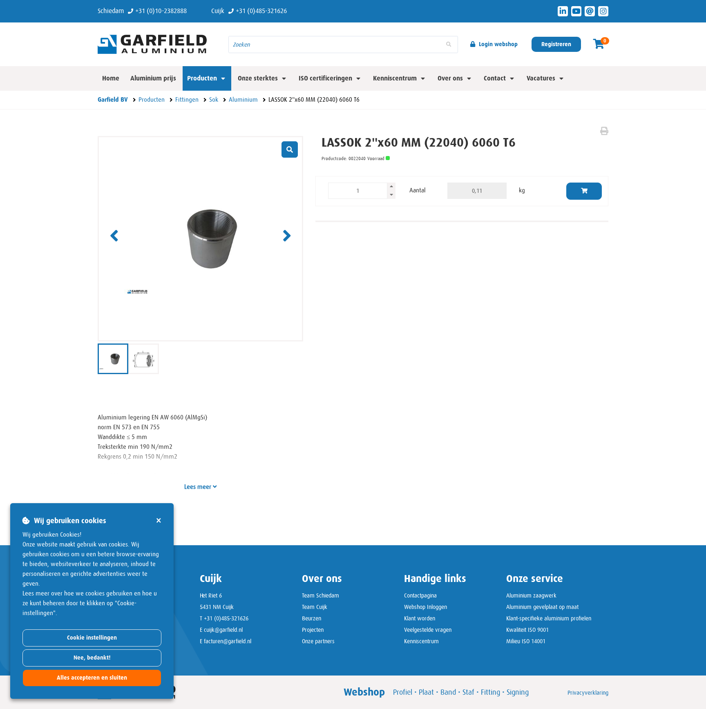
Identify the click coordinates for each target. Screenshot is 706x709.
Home (110, 78)
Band (448, 692)
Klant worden (419, 618)
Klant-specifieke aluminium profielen (548, 618)
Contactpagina (420, 595)
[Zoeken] (449, 44)
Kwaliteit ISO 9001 (527, 630)
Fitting (490, 692)
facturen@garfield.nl (227, 641)
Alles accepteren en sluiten (92, 677)
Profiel (402, 692)
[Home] (157, 44)
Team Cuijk (314, 607)
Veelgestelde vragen (427, 630)
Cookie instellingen (92, 637)
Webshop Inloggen (425, 607)
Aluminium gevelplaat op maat (542, 607)
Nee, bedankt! (92, 657)
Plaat (426, 692)
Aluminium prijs (153, 78)
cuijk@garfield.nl (223, 630)
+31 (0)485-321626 (226, 618)
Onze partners (318, 641)
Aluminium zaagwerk (531, 595)
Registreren (556, 44)
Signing (518, 692)
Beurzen (311, 618)
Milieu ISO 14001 (525, 641)
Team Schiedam (320, 595)
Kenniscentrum (421, 641)
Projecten (313, 630)
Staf (468, 692)
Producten (202, 78)
